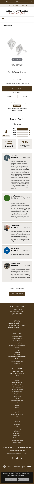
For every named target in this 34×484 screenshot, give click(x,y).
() (29, 129)
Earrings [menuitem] (17, 350)
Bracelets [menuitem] (17, 354)
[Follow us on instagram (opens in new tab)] (16, 458)
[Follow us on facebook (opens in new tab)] (12, 458)
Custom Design (17, 429)
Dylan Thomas (15, 225)
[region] (17, 46)
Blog (17, 426)
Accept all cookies (23, 479)
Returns (25, 96)
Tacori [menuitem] (17, 410)
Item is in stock (17, 105)
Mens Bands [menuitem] (17, 341)
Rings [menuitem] (17, 347)
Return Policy (17, 436)
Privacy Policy (17, 442)
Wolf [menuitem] (17, 416)
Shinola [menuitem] (17, 405)
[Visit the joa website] (23, 466)
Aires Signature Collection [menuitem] (17, 373)
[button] (9, 5)
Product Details (17, 119)
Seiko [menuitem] (17, 403)
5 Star (14, 129)
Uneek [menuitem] (17, 412)
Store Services (17, 433)
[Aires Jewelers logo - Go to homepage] (17, 12)
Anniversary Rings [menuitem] (17, 343)
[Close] (32, 2)
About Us (17, 424)
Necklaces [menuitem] (17, 352)
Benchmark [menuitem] (17, 378)
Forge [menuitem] (17, 380)
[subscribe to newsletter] (25, 453)
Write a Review (17, 294)
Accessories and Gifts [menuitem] (17, 361)
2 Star (14, 134)
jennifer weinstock (17, 196)
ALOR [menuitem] (17, 376)
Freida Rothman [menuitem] (17, 382)
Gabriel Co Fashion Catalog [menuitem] (17, 345)
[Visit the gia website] (10, 466)
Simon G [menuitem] (17, 407)
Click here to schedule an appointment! (17, 2)
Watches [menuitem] (17, 363)
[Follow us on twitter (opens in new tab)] (21, 458)
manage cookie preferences (16, 475)
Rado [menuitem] (17, 398)
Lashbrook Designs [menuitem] (17, 391)
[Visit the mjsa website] (29, 466)
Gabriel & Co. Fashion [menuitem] (17, 389)
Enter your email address (17, 450)
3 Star (14, 132)
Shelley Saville (15, 264)
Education (17, 431)
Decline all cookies (11, 479)
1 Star (14, 136)
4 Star (14, 130)
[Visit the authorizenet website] (4, 466)
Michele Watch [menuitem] (17, 396)
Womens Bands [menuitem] (17, 338)
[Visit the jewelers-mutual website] (17, 466)
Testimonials (17, 438)
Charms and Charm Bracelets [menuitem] (17, 357)
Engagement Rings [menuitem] (17, 336)
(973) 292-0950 (17, 66)
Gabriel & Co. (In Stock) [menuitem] (17, 385)
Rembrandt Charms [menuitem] (17, 401)
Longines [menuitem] (17, 394)
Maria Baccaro (15, 248)
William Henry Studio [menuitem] (17, 414)
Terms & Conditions (17, 440)
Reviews (17, 124)
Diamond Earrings (7, 25)
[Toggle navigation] (3, 19)
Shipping (9, 96)
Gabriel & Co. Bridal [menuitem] (17, 387)
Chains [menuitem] (17, 359)
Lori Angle (14, 155)
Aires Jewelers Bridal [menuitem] (17, 371)
